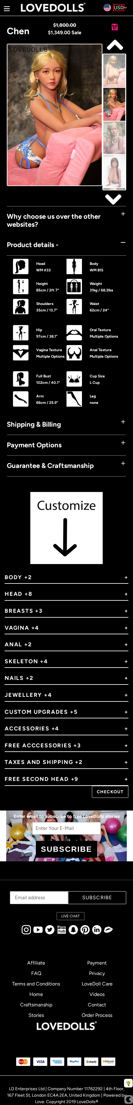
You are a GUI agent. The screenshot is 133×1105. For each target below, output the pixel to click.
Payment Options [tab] (34, 445)
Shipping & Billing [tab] (34, 424)
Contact (97, 1005)
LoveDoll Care (97, 984)
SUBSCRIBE (66, 849)
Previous (114, 199)
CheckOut (110, 791)
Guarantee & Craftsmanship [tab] (50, 465)
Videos (97, 994)
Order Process (97, 1015)
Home (36, 994)
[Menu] (7, 8)
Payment (97, 963)
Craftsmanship (36, 1005)
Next (114, 45)
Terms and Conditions (36, 984)
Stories (36, 1015)
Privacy (97, 973)
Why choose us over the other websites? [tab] (54, 220)
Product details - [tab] (32, 245)
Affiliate (36, 963)
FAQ (36, 973)
